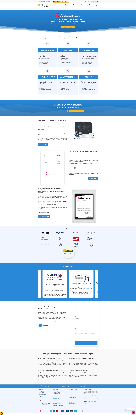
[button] (65, 5)
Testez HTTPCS (56, 1)
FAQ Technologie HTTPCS (57, 391)
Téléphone (76, 322)
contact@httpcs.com (65, 386)
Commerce (70, 396)
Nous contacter (56, 396)
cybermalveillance (57, 284)
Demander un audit (42, 144)
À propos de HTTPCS (42, 396)
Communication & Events (72, 397)
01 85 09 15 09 (47, 386)
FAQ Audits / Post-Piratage (58, 393)
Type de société (77, 318)
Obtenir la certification (43, 216)
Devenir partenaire (41, 391)
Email (75, 326)
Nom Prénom (77, 306)
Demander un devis (68, 27)
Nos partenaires (41, 392)
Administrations (71, 393)
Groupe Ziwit (41, 400)
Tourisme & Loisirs (71, 402)
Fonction (76, 310)
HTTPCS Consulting (41, 9)
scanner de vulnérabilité (92, 375)
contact (86, 386)
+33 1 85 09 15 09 (65, 1)
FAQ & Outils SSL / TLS (57, 392)
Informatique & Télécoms (72, 398)
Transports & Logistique (72, 403)
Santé (70, 401)
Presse (40, 397)
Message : (76, 330)
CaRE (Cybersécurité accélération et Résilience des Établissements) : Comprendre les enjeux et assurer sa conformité (91, 398)
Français (43, 410)
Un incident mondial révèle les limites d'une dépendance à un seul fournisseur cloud (91, 392)
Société (76, 314)
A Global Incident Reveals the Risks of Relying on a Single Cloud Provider (90, 395)
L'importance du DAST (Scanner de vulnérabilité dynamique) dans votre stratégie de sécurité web (90, 402)
